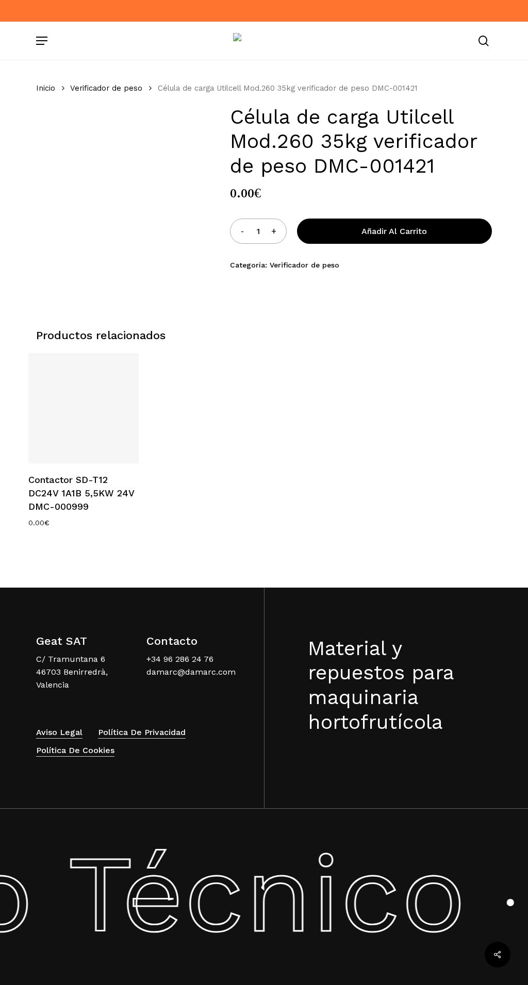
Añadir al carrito (394, 231)
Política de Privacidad (142, 732)
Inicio (45, 88)
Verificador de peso (106, 88)
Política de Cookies (75, 750)
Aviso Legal (59, 732)
